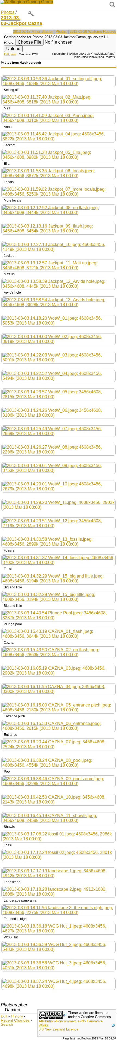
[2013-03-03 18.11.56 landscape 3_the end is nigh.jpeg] (58, 910)
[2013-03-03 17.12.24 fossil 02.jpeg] (58, 854)
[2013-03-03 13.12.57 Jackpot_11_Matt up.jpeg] (58, 265)
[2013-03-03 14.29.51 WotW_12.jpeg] (58, 523)
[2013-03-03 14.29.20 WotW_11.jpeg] (58, 504)
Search (7, 1024)
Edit (4, 1016)
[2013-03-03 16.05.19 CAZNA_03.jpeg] (58, 670)
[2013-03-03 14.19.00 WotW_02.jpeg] (58, 338)
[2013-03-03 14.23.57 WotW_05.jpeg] (58, 394)
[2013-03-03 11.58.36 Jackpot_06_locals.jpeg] (58, 173)
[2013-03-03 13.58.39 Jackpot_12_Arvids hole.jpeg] (58, 283)
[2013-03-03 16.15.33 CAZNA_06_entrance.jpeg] (58, 725)
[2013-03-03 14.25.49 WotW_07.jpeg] (58, 431)
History (17, 1016)
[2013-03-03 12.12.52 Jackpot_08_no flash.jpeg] (58, 210)
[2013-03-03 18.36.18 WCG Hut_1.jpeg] (58, 928)
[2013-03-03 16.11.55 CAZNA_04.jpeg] (58, 688)
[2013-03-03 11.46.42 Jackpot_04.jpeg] (58, 136)
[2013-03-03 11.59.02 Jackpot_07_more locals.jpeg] (58, 191)
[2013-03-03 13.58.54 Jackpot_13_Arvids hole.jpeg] (58, 302)
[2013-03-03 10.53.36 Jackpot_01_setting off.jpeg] (58, 81)
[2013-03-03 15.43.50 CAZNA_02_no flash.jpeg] (58, 652)
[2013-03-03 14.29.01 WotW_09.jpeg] (58, 467)
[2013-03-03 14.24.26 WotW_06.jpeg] (58, 412)
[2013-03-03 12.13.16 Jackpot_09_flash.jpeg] (58, 228)
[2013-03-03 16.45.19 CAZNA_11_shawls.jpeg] (58, 817)
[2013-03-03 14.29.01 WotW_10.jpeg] (58, 486)
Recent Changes (15, 1020)
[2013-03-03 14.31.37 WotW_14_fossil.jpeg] (58, 560)
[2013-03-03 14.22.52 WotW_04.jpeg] (58, 375)
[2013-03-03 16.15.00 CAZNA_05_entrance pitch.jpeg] (58, 707)
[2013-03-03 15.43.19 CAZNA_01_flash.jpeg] (58, 633)
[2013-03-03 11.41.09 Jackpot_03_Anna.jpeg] (58, 117)
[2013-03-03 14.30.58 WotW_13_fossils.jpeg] (58, 541)
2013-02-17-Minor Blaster (33, 32)
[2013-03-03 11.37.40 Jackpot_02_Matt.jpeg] (58, 99)
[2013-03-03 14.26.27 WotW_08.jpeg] (58, 449)
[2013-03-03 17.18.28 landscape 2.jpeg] (58, 891)
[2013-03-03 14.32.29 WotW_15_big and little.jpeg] (58, 578)
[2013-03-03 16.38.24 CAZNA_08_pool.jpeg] (58, 762)
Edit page (10, 54)
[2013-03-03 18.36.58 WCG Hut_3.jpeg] (58, 965)
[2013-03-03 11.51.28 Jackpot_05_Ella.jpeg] (58, 154)
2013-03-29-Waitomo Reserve (93, 32)
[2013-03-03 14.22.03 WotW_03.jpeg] (58, 357)
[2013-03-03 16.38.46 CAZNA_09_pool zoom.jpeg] (58, 781)
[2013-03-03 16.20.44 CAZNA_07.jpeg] (58, 744)
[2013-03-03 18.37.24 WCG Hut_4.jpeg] (58, 983)
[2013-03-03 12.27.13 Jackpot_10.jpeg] (58, 246)
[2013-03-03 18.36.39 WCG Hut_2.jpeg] (58, 946)
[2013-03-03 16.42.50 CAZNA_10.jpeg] (58, 799)
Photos (7, 12)
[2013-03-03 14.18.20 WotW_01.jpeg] (58, 320)
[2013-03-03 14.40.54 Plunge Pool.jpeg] (58, 615)
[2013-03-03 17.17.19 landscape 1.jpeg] (58, 873)
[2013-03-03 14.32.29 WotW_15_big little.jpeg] (58, 596)
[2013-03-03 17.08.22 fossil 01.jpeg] (58, 836)
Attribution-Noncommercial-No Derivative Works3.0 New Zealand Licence (71, 1025)
